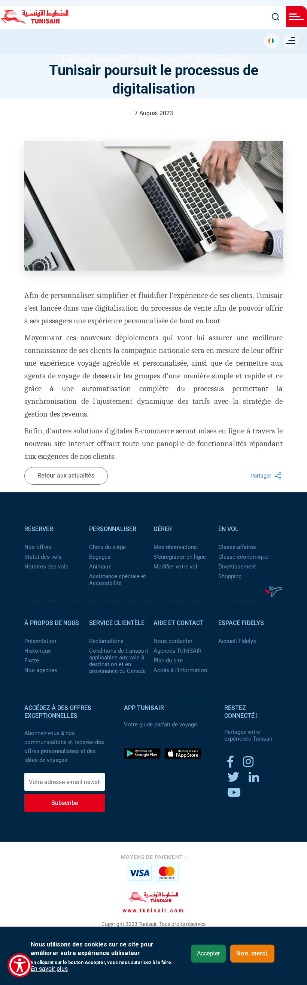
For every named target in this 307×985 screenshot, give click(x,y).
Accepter (208, 953)
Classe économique (243, 557)
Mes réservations (175, 547)
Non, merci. (252, 953)
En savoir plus (49, 969)
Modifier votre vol (175, 566)
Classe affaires (237, 547)
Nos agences (40, 670)
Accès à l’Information (180, 670)
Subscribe (64, 802)
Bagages (99, 557)
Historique (37, 650)
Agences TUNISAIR (177, 650)
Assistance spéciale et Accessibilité (117, 579)
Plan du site (168, 660)
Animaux (100, 566)
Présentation (40, 641)
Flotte (31, 660)
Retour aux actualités (65, 475)
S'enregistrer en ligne (180, 557)
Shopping (229, 576)
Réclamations (106, 641)
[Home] (35, 21)
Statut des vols (43, 557)
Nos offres (37, 547)
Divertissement (237, 566)
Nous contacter (173, 641)
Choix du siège (107, 547)
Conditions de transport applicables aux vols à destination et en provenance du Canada (118, 660)
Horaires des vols (46, 566)
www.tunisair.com (154, 910)
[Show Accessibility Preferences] (19, 965)
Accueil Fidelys (237, 641)
